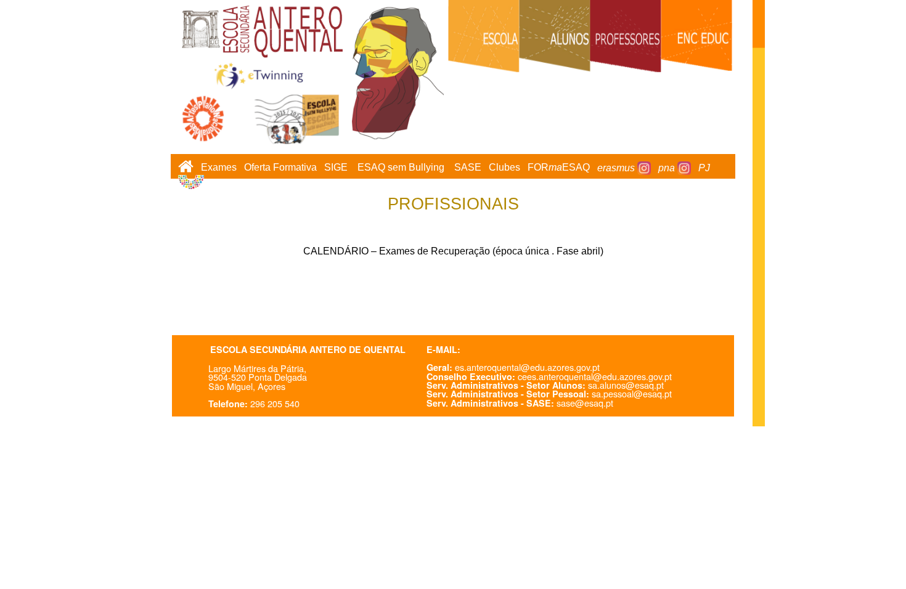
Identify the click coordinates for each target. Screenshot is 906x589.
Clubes (504, 168)
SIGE (336, 168)
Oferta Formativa (280, 168)
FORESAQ (559, 168)
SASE (467, 168)
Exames (219, 168)
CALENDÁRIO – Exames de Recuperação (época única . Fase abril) (453, 251)
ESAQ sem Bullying (400, 168)
